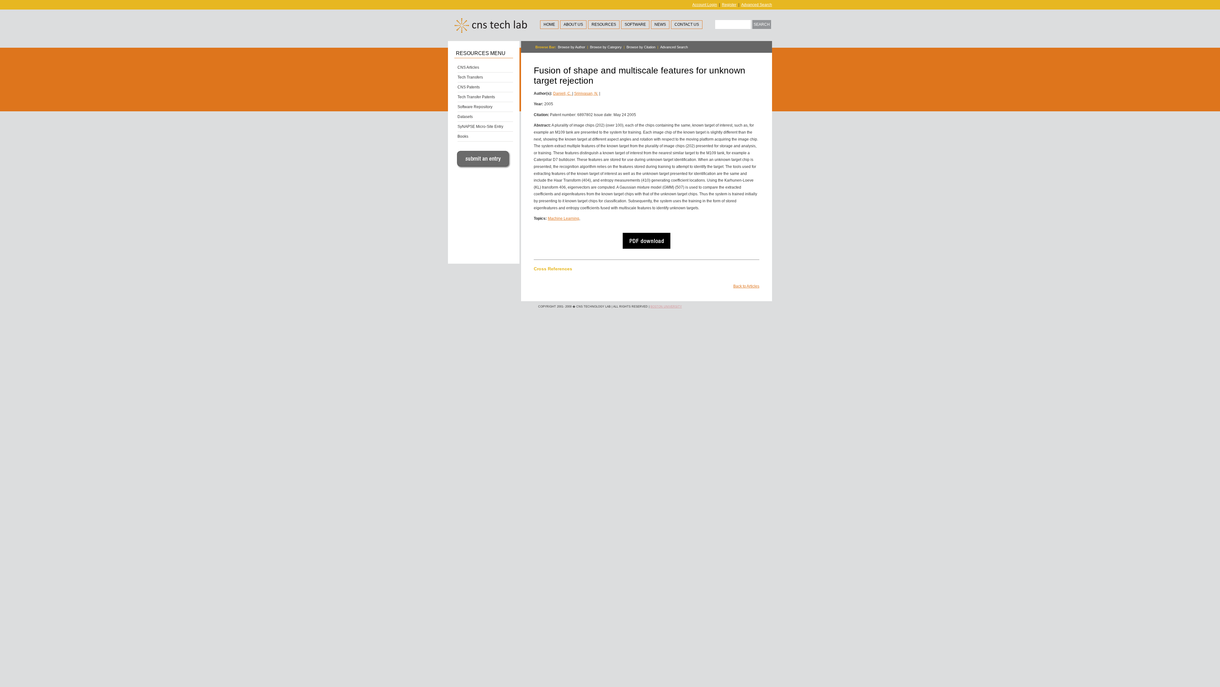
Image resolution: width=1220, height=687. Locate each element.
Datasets (465, 116)
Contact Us (686, 24)
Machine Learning (563, 218)
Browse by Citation (641, 47)
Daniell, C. (562, 93)
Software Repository (475, 107)
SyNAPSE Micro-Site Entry (480, 126)
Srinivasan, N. (586, 93)
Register (729, 5)
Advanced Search (756, 5)
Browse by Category (606, 47)
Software (635, 24)
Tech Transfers (470, 77)
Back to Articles (746, 286)
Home (549, 24)
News (660, 24)
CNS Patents (469, 87)
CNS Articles (468, 67)
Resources (604, 24)
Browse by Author (571, 47)
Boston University (666, 306)
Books (463, 136)
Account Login (704, 5)
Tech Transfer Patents (476, 97)
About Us (573, 24)
